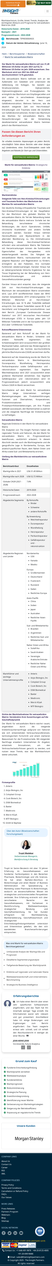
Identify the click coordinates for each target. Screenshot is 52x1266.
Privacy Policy (7, 1185)
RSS (3, 1170)
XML (3, 1173)
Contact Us (6, 1164)
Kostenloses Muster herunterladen (13, 4)
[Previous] (21, 1047)
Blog (3, 1218)
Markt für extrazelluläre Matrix (19, 57)
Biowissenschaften (36, 54)
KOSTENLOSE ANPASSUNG (26, 157)
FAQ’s (4, 1194)
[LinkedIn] (16, 1234)
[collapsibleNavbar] (48, 11)
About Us (5, 1161)
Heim (4, 54)
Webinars (5, 1214)
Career (4, 1167)
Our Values (6, 1197)
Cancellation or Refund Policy (14, 1191)
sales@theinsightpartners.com (30, 1257)
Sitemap (5, 1221)
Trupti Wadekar (26, 853)
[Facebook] (4, 1234)
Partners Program (9, 1211)
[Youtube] (22, 1234)
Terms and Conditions (11, 1188)
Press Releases (8, 1208)
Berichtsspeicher (17, 54)
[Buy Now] (39, 2)
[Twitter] (10, 1234)
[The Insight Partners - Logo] (11, 11)
